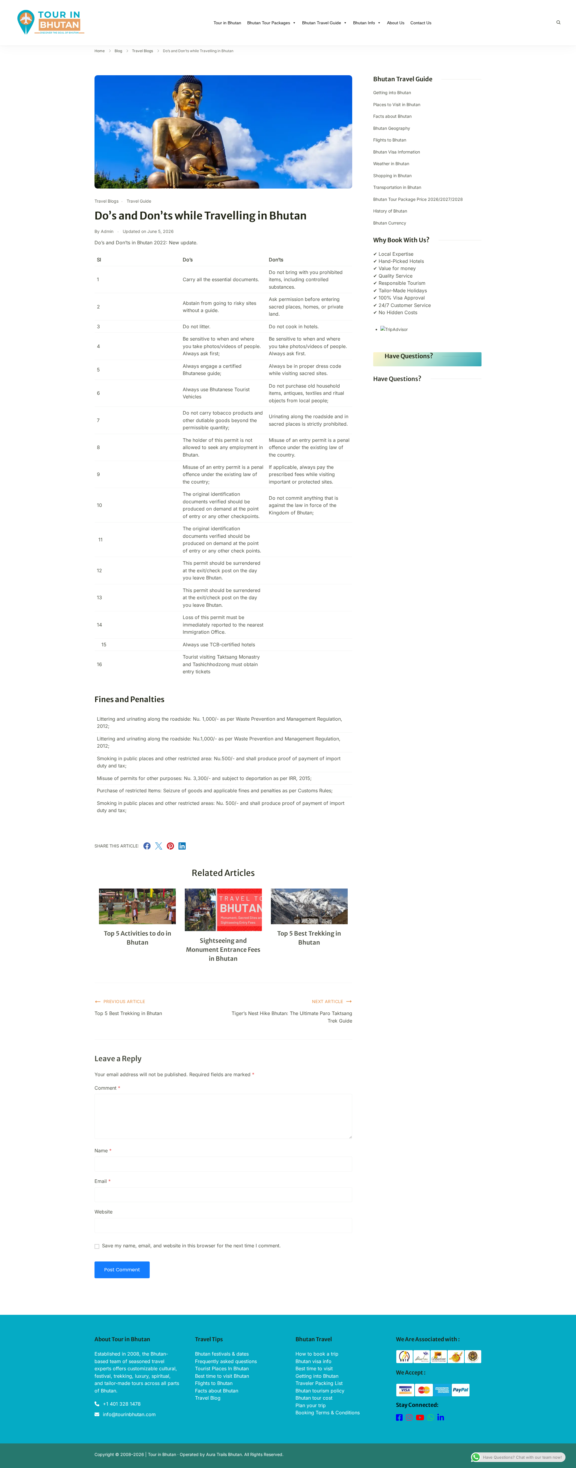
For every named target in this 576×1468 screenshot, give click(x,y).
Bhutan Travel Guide (321, 22)
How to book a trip (317, 1354)
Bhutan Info (364, 22)
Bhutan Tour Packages (268, 22)
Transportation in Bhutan (397, 187)
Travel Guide (139, 201)
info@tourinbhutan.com (129, 1414)
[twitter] (158, 848)
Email (102, 1181)
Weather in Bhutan (391, 163)
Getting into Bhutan (392, 92)
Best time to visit (314, 1368)
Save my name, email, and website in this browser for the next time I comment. (191, 1246)
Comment (107, 1088)
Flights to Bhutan (389, 139)
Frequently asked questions (226, 1361)
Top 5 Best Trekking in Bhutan (128, 1013)
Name (103, 1151)
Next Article (327, 1001)
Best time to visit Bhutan (222, 1376)
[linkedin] (182, 848)
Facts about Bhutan (392, 116)
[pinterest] (170, 848)
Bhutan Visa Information (396, 151)
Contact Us (420, 22)
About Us (395, 22)
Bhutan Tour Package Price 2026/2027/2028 (418, 199)
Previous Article (124, 1001)
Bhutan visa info (314, 1361)
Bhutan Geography (391, 128)
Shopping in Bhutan (392, 175)
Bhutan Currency (389, 222)
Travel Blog (207, 1398)
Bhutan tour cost (314, 1398)
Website (103, 1212)
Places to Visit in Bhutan (396, 104)
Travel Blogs (106, 201)
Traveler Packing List (319, 1383)
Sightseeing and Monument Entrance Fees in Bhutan (223, 949)
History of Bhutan (390, 210)
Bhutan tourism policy (320, 1391)
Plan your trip (311, 1405)
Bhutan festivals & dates (222, 1354)
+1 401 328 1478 (122, 1404)
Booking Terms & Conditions (328, 1413)
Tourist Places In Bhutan (222, 1368)
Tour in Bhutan (227, 22)
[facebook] (147, 848)
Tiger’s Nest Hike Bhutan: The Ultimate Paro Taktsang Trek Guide (292, 1016)
